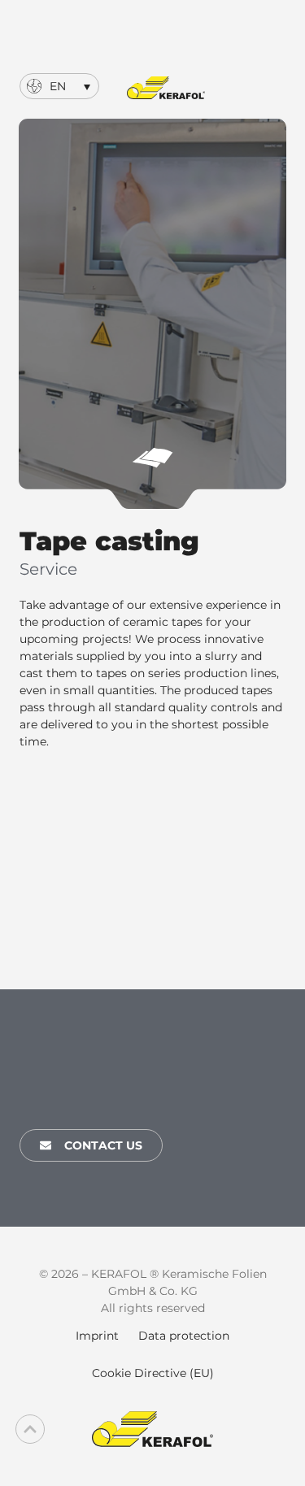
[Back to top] (30, 1429)
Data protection (183, 1335)
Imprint (97, 1335)
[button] (59, 86)
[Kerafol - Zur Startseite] (166, 87)
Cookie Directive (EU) (153, 1373)
